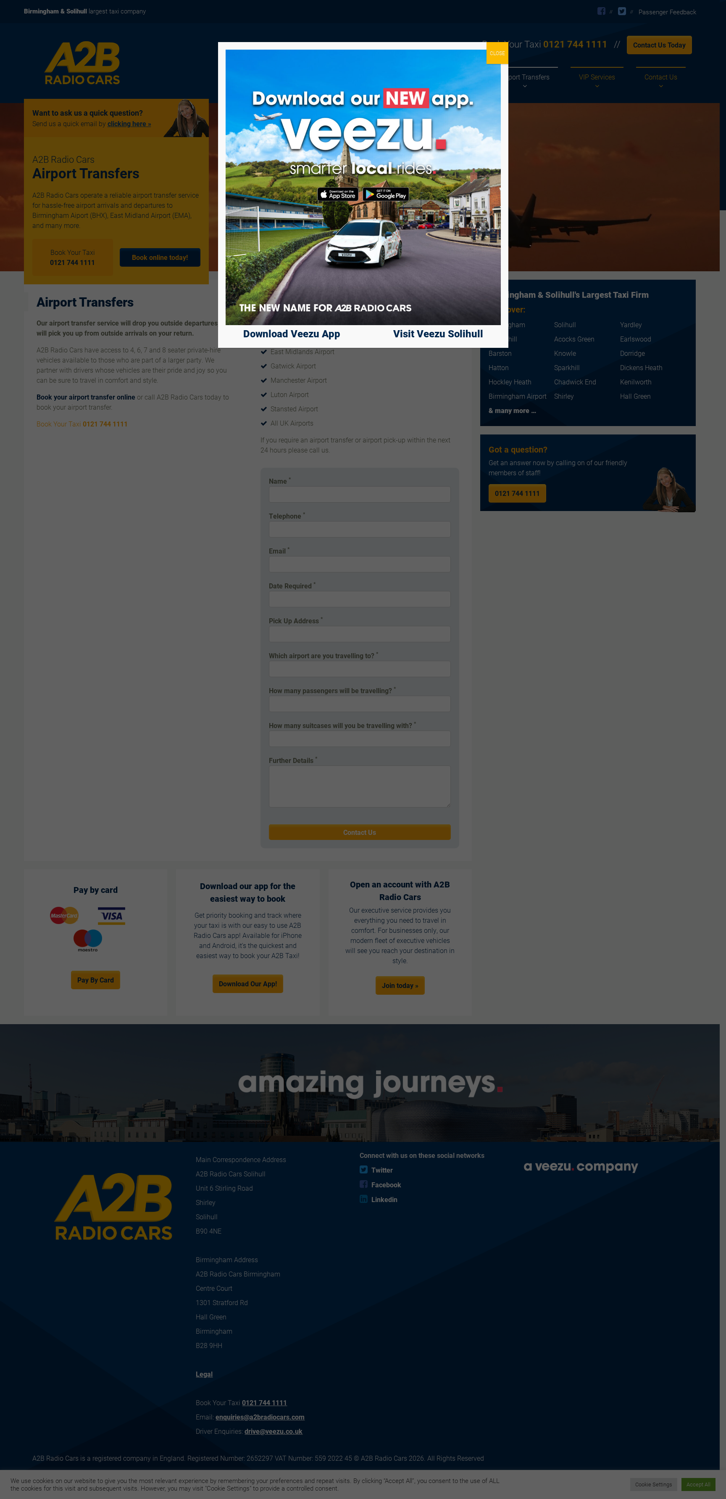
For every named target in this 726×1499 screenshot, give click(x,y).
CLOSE (497, 53)
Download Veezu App (291, 333)
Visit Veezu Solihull (438, 333)
